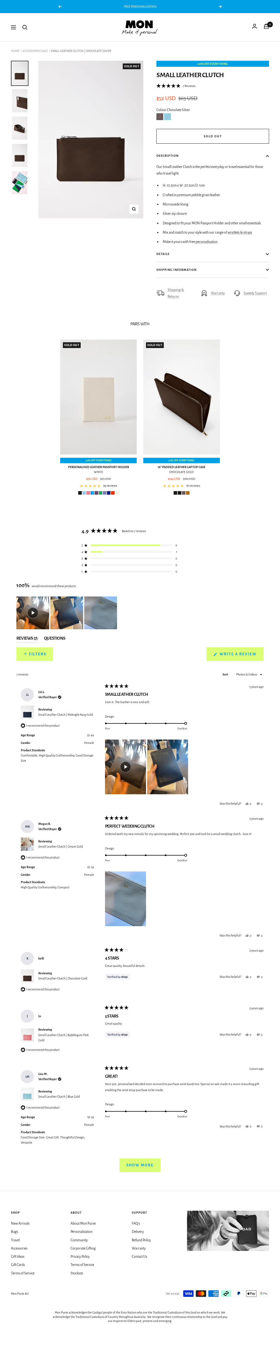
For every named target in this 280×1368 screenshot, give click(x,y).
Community (79, 1240)
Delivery (138, 1232)
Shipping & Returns (176, 293)
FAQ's (136, 1223)
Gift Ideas (17, 1257)
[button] (175, 86)
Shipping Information (176, 269)
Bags (14, 1232)
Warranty (218, 293)
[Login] (254, 27)
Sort (226, 674)
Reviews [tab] (26, 639)
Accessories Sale (35, 51)
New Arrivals (20, 1223)
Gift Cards (18, 1265)
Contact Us (139, 1257)
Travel (15, 1240)
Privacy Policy (80, 1257)
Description (167, 155)
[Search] (24, 27)
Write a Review (241, 656)
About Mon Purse (83, 1223)
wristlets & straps (240, 232)
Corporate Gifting (83, 1248)
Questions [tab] (54, 639)
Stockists (77, 1273)
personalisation (207, 242)
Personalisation (81, 1232)
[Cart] (266, 27)
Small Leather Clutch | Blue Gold (59, 1096)
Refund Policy (141, 1240)
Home (15, 51)
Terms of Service (22, 1273)
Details (163, 254)
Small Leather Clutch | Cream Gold (60, 846)
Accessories (19, 1248)
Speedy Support (255, 293)
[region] (67, 612)
